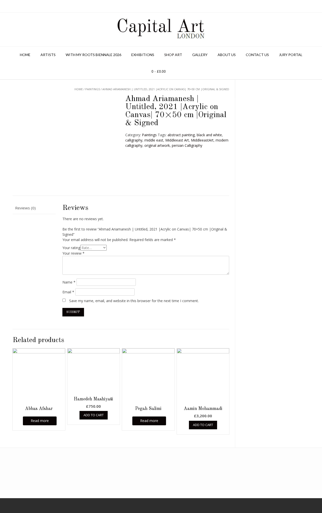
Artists (48, 55)
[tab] (34, 208)
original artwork (157, 145)
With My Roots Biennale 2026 (93, 55)
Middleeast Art (177, 140)
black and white (209, 134)
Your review (73, 253)
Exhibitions (142, 55)
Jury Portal (290, 55)
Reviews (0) (25, 207)
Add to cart (94, 415)
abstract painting (181, 134)
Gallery (200, 55)
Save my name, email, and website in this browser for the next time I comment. (134, 300)
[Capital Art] (161, 29)
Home (25, 55)
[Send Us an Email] (2, 505)
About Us (227, 55)
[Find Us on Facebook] (8, 505)
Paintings (149, 134)
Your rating (71, 247)
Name (68, 282)
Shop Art (173, 55)
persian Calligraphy (187, 145)
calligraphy (133, 140)
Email (68, 292)
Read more (40, 420)
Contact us (257, 55)
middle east (153, 140)
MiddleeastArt (202, 140)
